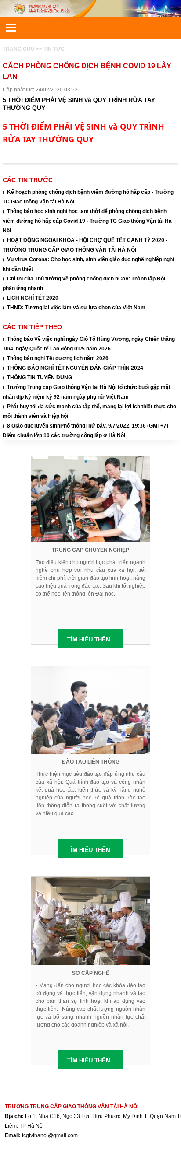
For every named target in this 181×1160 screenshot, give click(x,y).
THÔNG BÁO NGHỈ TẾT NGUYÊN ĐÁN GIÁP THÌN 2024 (75, 368)
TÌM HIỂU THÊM (89, 639)
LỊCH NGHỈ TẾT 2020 (32, 298)
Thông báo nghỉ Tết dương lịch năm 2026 (58, 358)
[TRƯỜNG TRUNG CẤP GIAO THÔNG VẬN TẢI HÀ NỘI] (90, 8)
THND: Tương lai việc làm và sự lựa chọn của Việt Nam (76, 308)
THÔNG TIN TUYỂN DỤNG (39, 378)
